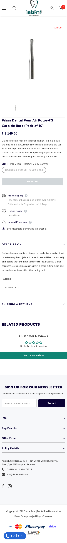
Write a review (34, 355)
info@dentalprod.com (17, 474)
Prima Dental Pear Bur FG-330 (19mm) (24, 170)
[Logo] (34, 8)
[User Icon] (52, 8)
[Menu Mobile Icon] (4, 8)
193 (9, 229)
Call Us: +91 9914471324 (19, 469)
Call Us (16, 536)
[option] (33, 62)
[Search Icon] (18, 8)
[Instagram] (10, 486)
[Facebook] (3, 486)
